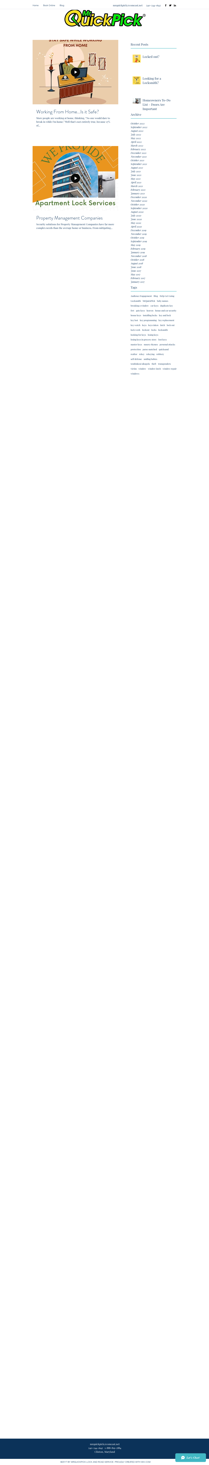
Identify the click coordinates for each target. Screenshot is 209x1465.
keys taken (153, 325)
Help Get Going (167, 296)
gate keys (140, 310)
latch (162, 325)
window (142, 368)
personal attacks (167, 344)
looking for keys (138, 334)
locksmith (163, 329)
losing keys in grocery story (144, 339)
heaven (150, 310)
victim (134, 368)
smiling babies (150, 359)
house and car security (165, 310)
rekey (141, 354)
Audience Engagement (141, 296)
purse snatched (150, 349)
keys (144, 325)
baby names (162, 300)
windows (135, 373)
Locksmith (136, 300)
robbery (160, 354)
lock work (135, 329)
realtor (134, 354)
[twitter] (170, 5)
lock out (171, 325)
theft (154, 363)
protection (136, 349)
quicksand (164, 349)
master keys (136, 344)
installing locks (150, 315)
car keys (154, 305)
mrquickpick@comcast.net (128, 5)
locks (153, 329)
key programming (148, 320)
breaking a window (140, 305)
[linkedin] (174, 5)
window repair (170, 368)
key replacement (166, 320)
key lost (134, 320)
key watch (135, 325)
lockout (145, 329)
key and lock (165, 315)
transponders (164, 363)
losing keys (153, 334)
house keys (136, 315)
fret (132, 310)
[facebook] (165, 5)
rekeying (150, 354)
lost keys (162, 339)
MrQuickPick (149, 300)
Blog (156, 296)
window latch (154, 368)
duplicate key (166, 305)
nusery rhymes (151, 344)
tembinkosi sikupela (140, 363)
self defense (136, 359)
